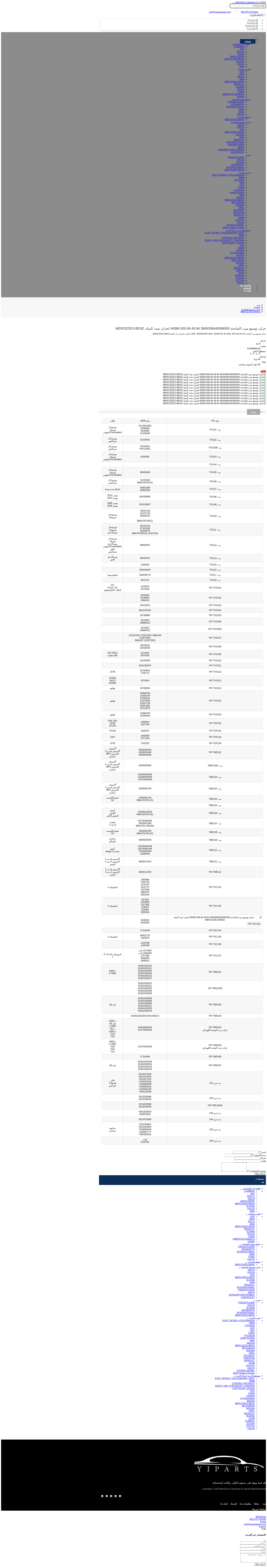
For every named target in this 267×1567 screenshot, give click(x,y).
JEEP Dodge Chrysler (233, 228)
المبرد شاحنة (244, 69)
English (252, 20)
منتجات (247, 41)
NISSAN (240, 205)
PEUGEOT (238, 210)
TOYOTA (239, 220)
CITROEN (239, 180)
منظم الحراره (243, 117)
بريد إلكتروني (258, 1155)
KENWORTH (237, 104)
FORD (241, 92)
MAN (241, 66)
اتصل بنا (247, 290)
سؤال (263, 371)
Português (250, 26)
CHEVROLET (237, 152)
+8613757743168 (250, 12)
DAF (242, 49)
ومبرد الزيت (244, 172)
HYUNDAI (239, 190)
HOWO (240, 97)
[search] (227, 6)
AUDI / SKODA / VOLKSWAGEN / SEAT (224, 233)
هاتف (263, 1161)
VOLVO (240, 64)
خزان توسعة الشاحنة (240, 122)
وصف (253, 412)
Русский (251, 28)
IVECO (240, 54)
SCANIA (240, 61)
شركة (263, 1158)
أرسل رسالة (260, 1174)
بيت (249, 39)
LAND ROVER (237, 192)
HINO (241, 74)
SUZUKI (240, 278)
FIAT (242, 185)
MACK (241, 147)
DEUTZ (240, 51)
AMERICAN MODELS (233, 94)
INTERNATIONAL (235, 107)
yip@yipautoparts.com (220, 12)
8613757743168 (258, 1519)
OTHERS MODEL (235, 225)
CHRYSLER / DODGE (233, 243)
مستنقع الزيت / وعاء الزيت (237, 230)
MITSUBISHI (238, 202)
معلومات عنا (245, 285)
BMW (241, 177)
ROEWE (240, 270)
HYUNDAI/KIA (237, 253)
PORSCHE (238, 212)
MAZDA (240, 197)
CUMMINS (239, 46)
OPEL (241, 207)
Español (251, 23)
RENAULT (239, 84)
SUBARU (239, 275)
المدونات (247, 288)
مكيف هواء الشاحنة (241, 99)
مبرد (248, 155)
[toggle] (263, 1182)
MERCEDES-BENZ (234, 59)
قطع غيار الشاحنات (241, 44)
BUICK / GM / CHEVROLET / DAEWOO (224, 240)
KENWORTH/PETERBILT (231, 150)
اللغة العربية (256, 15)
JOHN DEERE (237, 56)
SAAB (241, 217)
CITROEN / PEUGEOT (233, 238)
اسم (262, 1152)
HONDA (240, 250)
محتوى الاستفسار (256, 1171)
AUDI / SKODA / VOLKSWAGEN (228, 175)
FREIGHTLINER (236, 102)
